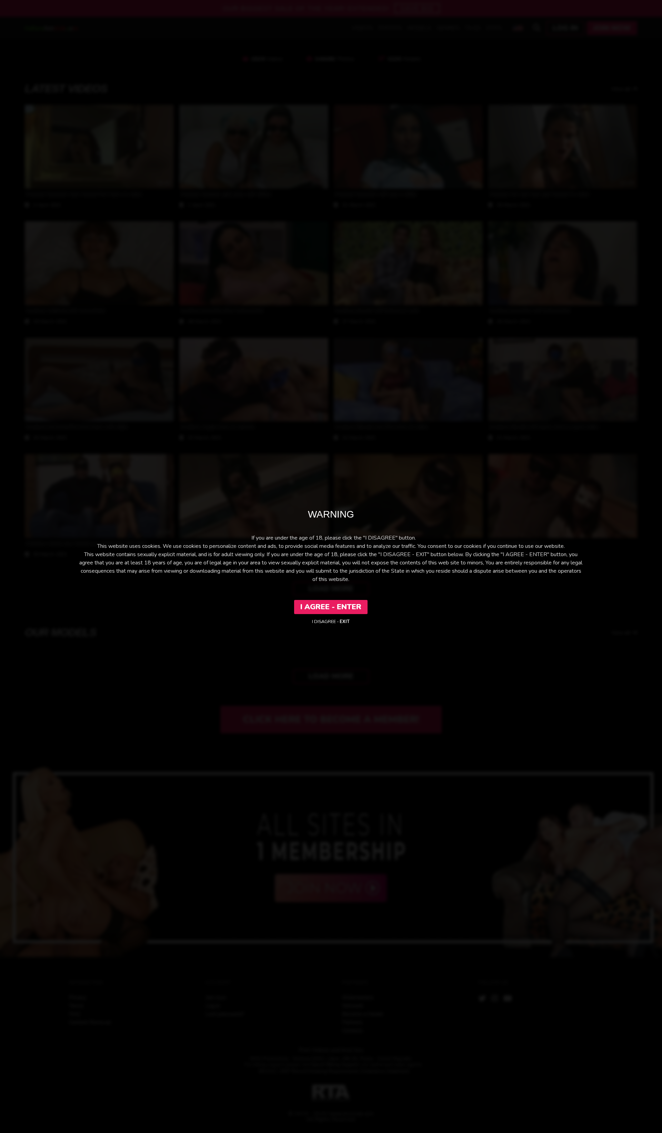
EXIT (345, 622)
